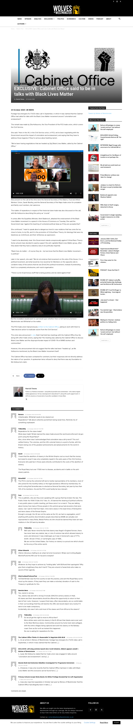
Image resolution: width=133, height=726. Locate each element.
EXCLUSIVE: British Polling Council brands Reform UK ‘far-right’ (111, 137)
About (108, 19)
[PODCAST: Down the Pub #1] (93, 272)
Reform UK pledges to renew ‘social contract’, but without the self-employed (110, 127)
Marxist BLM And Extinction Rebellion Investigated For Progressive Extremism (46, 663)
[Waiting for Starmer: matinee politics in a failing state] (93, 322)
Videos (91, 19)
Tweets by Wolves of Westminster (100, 113)
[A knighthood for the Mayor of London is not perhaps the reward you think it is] (93, 157)
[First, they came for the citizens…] (93, 262)
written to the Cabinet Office (48, 327)
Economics (71, 19)
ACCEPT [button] (116, 722)
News (19, 19)
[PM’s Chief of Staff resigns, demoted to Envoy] (93, 207)
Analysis (37, 19)
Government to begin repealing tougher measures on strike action (110, 217)
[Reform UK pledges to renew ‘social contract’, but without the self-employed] (93, 127)
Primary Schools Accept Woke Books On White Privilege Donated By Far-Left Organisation (50, 677)
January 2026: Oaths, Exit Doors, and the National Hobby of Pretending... (110, 241)
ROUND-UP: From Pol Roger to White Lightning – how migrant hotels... (110, 292)
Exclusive (25, 83)
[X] (120, 1)
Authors (21, 24)
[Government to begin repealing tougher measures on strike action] (93, 217)
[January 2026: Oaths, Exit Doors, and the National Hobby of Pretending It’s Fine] (93, 241)
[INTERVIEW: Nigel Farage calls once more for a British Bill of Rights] (93, 147)
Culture (82, 19)
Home (13, 29)
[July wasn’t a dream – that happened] (93, 302)
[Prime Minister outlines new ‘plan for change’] (93, 177)
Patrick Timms (20, 99)
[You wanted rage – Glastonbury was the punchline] (93, 312)
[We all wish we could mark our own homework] (93, 167)
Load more (104, 225)
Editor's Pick (20, 29)
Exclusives (48, 19)
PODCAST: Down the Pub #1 (109, 270)
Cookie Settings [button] (89, 723)
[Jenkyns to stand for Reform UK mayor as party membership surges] (93, 187)
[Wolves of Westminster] (66, 9)
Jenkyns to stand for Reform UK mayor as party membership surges (111, 187)
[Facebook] (113, 1)
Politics (60, 19)
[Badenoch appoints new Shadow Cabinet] (93, 197)
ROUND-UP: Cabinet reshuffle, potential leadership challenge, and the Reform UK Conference (111, 282)
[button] (119, 19)
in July (33, 335)
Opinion (28, 19)
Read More (104, 723)
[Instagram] (117, 1)
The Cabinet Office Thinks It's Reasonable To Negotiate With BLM (41, 637)
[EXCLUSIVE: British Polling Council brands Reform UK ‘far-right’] (93, 137)
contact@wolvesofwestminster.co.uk (60, 717)
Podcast (99, 19)
